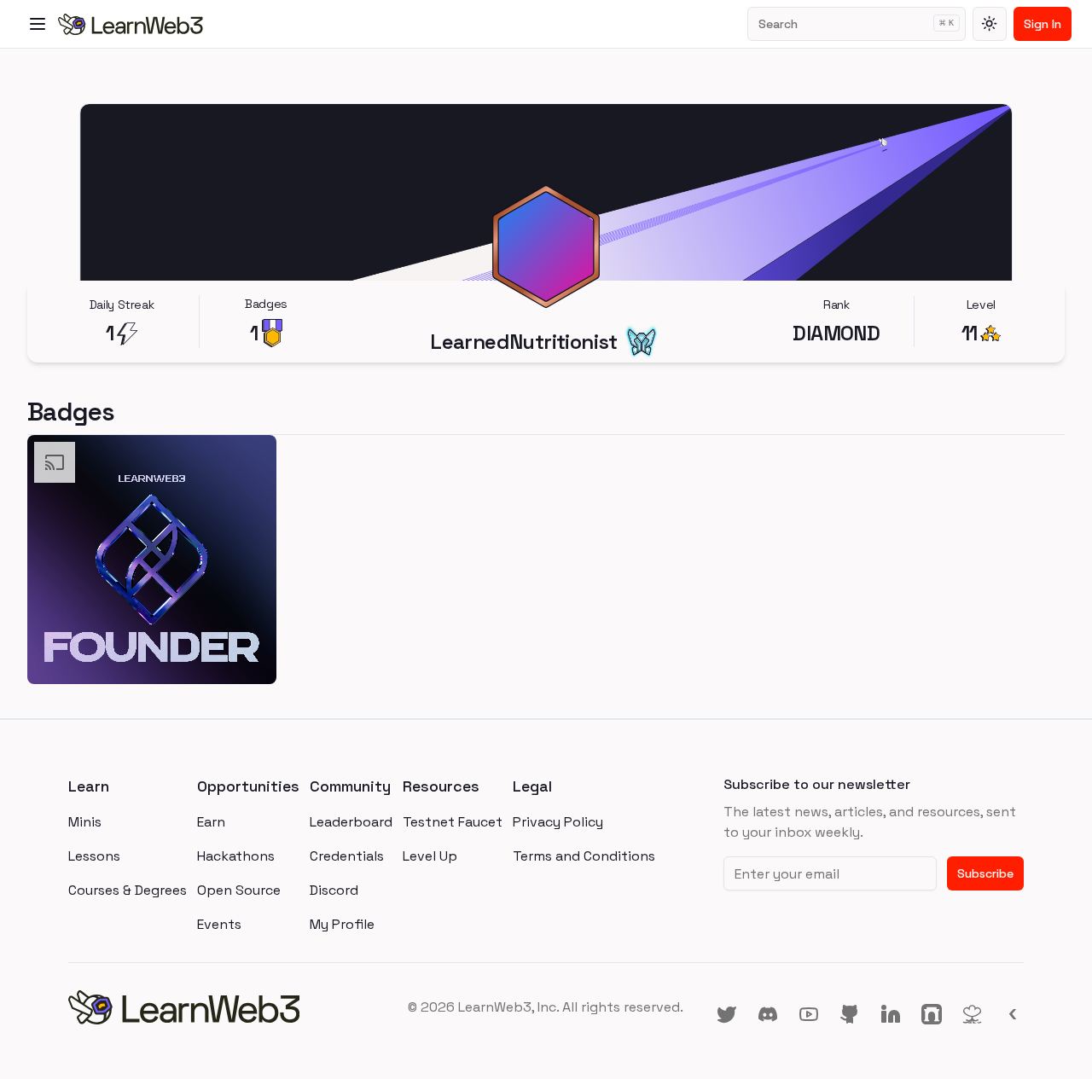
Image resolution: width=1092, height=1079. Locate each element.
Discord (334, 890)
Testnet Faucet (452, 822)
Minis (85, 822)
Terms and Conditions (584, 856)
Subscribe (985, 873)
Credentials (347, 856)
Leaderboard (351, 822)
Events (219, 924)
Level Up (430, 856)
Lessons (94, 856)
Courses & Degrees (127, 890)
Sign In (1042, 24)
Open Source (239, 890)
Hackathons (236, 856)
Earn (211, 822)
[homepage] (227, 1007)
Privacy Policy (558, 822)
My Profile (342, 924)
